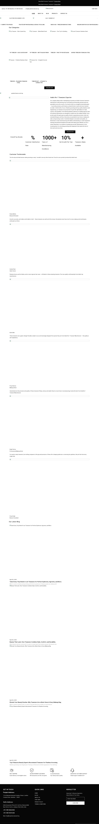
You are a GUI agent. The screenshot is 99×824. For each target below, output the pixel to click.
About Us (40, 13)
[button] (2, 18)
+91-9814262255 (9, 810)
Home (33, 13)
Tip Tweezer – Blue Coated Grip (18, 52)
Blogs (36, 795)
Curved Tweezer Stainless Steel (80, 52)
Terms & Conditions (40, 804)
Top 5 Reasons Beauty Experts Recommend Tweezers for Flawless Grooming (33, 763)
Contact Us (63, 13)
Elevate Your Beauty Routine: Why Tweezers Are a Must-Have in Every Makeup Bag (35, 702)
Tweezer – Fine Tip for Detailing (60, 52)
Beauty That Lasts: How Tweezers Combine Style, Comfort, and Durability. (33, 642)
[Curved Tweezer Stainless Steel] (80, 40)
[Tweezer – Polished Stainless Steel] (18, 68)
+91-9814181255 (9, 813)
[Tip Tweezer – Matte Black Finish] (39, 40)
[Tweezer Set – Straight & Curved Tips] (39, 68)
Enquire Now (57, 1)
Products (55, 13)
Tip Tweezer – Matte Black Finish (39, 52)
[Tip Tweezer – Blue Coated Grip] (18, 40)
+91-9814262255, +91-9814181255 (14, 9)
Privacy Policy (39, 802)
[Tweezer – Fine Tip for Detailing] (59, 40)
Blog (47, 13)
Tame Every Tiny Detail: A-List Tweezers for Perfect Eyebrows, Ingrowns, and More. (36, 582)
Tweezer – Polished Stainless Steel (18, 82)
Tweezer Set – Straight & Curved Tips (39, 82)
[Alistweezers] (49, 9)
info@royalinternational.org (32, 9)
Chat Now (94, 9)
